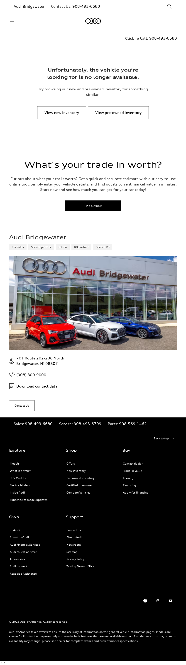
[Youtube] (170, 600)
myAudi (15, 530)
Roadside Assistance (23, 573)
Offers (70, 463)
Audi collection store (23, 552)
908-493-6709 (87, 424)
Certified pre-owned (79, 485)
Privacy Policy (75, 559)
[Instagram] (158, 600)
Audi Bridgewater (29, 6)
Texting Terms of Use (80, 566)
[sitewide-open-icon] (169, 7)
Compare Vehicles (78, 492)
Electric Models (20, 485)
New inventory (76, 470)
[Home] (93, 21)
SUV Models (18, 478)
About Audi (73, 537)
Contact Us (73, 530)
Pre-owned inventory (80, 478)
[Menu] (13, 21)
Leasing (128, 478)
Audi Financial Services (25, 544)
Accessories (17, 559)
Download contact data (36, 386)
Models (15, 463)
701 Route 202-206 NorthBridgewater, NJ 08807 (40, 361)
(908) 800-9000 (31, 375)
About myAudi (19, 537)
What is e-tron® (20, 470)
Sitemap (72, 552)
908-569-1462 (133, 424)
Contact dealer (133, 463)
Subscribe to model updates (28, 499)
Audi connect (18, 566)
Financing (129, 485)
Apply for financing (136, 492)
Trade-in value (132, 470)
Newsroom (73, 544)
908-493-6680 (86, 6)
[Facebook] (145, 600)
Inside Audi (17, 492)
